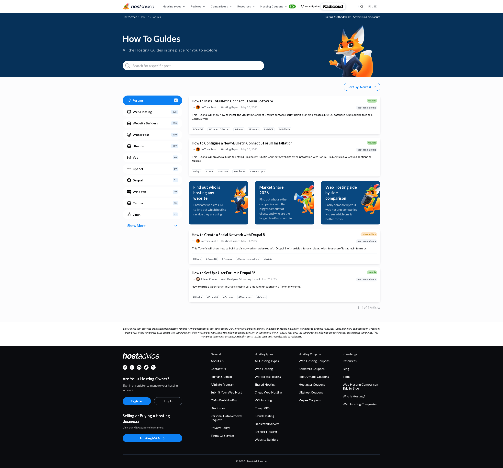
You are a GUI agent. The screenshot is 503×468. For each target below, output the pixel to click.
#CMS (209, 171)
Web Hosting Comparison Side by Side (360, 386)
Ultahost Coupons (311, 392)
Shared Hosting (265, 384)
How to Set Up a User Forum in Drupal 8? (223, 273)
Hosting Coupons (277, 6)
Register (137, 401)
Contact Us (218, 369)
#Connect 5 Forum (219, 129)
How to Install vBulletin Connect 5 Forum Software (232, 101)
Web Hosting (264, 369)
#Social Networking (248, 258)
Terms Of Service (222, 435)
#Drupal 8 (211, 258)
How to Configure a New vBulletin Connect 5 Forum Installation (242, 143)
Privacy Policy (220, 427)
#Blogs (197, 171)
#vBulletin (284, 129)
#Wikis (268, 258)
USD (372, 6)
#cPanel (239, 129)
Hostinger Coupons (312, 384)
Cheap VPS (262, 408)
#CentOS (198, 129)
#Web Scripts (257, 171)
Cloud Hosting (264, 416)
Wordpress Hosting (268, 376)
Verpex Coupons (310, 400)
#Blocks (197, 297)
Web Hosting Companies (360, 404)
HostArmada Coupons (314, 376)
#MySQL (268, 129)
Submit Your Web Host (226, 392)
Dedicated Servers (267, 424)
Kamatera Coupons (312, 369)
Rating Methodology (338, 16)
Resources (244, 6)
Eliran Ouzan (209, 279)
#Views (261, 297)
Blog (346, 369)
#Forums (254, 129)
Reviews (196, 6)
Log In (168, 401)
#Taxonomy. (245, 297)
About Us (217, 361)
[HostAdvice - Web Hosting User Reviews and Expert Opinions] (139, 6)
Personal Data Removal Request (226, 418)
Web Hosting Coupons (314, 361)
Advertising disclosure (366, 16)
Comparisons (219, 6)
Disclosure (218, 408)
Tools (346, 376)
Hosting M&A (150, 438)
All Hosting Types (267, 361)
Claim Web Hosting (224, 400)
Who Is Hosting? (354, 396)
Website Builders (266, 439)
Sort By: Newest (359, 87)
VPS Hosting (263, 400)
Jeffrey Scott (209, 107)
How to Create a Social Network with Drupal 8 (228, 235)
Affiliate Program (222, 384)
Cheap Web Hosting (268, 392)
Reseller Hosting (266, 431)
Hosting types (172, 6)
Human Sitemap (221, 376)
